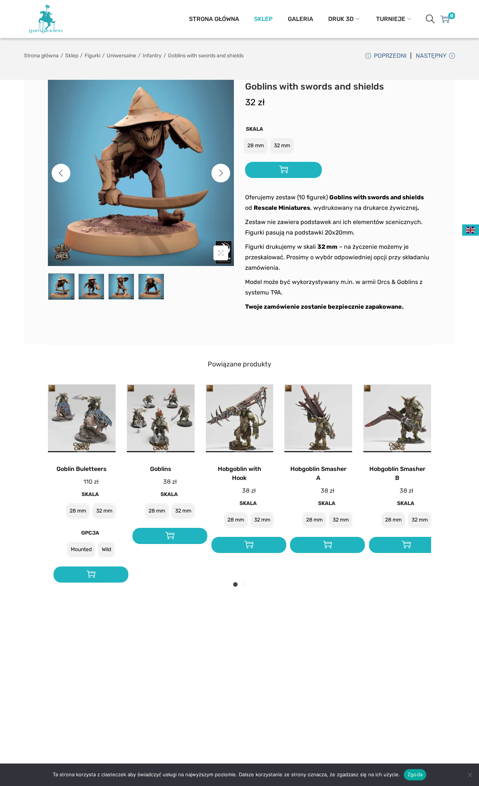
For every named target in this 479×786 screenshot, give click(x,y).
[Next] (220, 173)
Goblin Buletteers (82, 468)
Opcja (90, 533)
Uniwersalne (121, 55)
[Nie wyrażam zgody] (469, 775)
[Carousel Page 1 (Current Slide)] (235, 584)
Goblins (160, 468)
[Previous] (61, 173)
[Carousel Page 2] (243, 584)
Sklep (71, 55)
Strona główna (41, 55)
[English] (471, 229)
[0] (444, 19)
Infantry (152, 55)
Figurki (92, 55)
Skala (254, 129)
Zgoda (415, 774)
